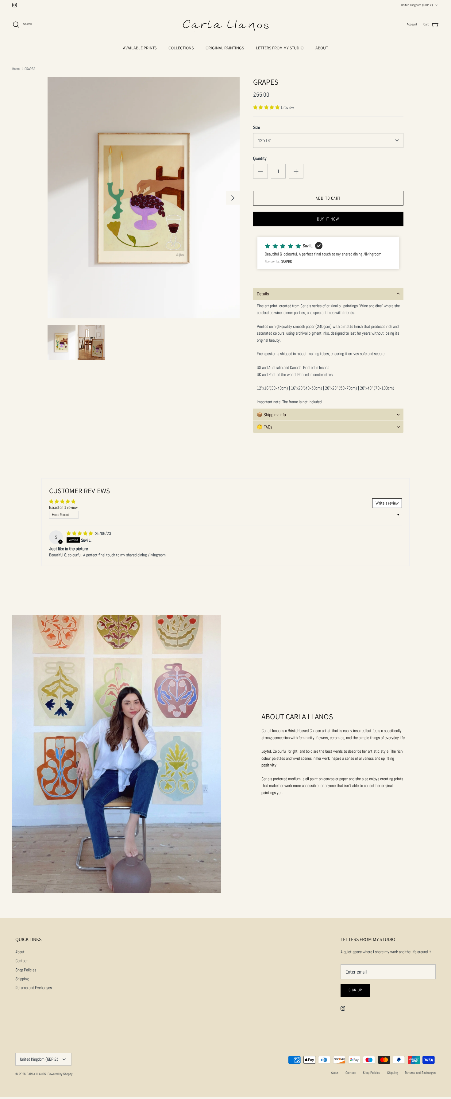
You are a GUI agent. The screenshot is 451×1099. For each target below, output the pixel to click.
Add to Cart (328, 198)
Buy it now (328, 219)
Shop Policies (25, 970)
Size (256, 127)
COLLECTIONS (181, 48)
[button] (266, 107)
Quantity (260, 158)
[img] (80, 533)
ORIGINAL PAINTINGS (225, 48)
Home (16, 68)
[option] (144, 197)
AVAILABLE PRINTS (139, 48)
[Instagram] (14, 5)
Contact (21, 960)
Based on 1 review (63, 507)
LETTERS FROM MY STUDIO (279, 48)
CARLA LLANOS (36, 1074)
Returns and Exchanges (33, 987)
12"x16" (264, 140)
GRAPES (30, 68)
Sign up (355, 990)
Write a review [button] (387, 503)
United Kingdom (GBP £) (417, 5)
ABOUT (321, 48)
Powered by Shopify (60, 1074)
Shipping (22, 979)
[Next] (233, 198)
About (20, 952)
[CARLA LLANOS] (225, 24)
